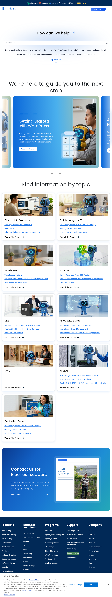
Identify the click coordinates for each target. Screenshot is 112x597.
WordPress (10, 270)
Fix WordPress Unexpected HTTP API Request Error (26, 278)
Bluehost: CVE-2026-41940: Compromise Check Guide (83, 383)
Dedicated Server (14, 421)
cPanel (64, 371)
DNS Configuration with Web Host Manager (78, 224)
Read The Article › (28, 149)
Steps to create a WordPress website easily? (61, 50)
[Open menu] (108, 9)
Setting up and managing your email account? (35, 54)
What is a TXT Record (13, 332)
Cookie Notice (9, 595)
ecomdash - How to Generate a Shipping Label (80, 332)
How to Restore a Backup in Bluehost (75, 379)
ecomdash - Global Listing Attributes (75, 325)
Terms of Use (34, 580)
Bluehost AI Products (17, 220)
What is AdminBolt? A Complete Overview (22, 232)
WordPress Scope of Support (16, 282)
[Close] (108, 584)
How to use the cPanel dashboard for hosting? (23, 50)
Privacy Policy (27, 590)
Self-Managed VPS (71, 220)
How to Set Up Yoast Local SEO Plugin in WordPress (81, 278)
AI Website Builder (70, 320)
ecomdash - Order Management (74, 329)
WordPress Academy (13, 275)
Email (7, 371)
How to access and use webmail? (94, 50)
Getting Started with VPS (70, 228)
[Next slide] (60, 173)
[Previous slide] (52, 173)
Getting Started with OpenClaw (18, 224)
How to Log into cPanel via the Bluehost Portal (79, 375)
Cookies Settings (75, 585)
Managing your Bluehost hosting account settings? (75, 54)
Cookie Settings (73, 553)
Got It (91, 585)
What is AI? (9, 228)
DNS (6, 320)
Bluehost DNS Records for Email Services (21, 329)
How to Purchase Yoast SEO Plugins (75, 275)
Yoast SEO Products (68, 282)
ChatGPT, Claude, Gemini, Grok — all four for (58, 3)
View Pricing (98, 9)
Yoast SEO (65, 270)
